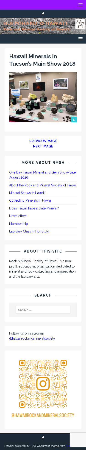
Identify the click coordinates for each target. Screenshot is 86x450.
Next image (43, 146)
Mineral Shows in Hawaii (26, 193)
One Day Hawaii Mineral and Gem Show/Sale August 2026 (42, 175)
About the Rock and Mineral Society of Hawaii (42, 185)
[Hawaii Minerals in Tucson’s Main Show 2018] (43, 120)
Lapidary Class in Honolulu (29, 231)
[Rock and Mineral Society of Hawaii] (43, 31)
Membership (18, 224)
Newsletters (18, 216)
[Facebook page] (43, 14)
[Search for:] (43, 310)
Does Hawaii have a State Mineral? (34, 208)
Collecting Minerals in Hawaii (30, 200)
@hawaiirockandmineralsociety (32, 338)
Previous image (43, 141)
